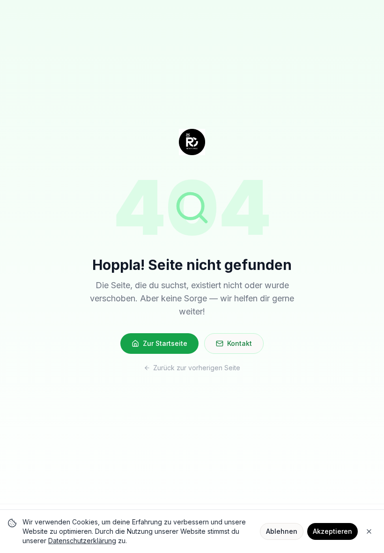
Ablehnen (281, 531)
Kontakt (239, 343)
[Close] (369, 531)
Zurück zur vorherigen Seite (196, 368)
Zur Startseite (165, 343)
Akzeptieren (332, 531)
